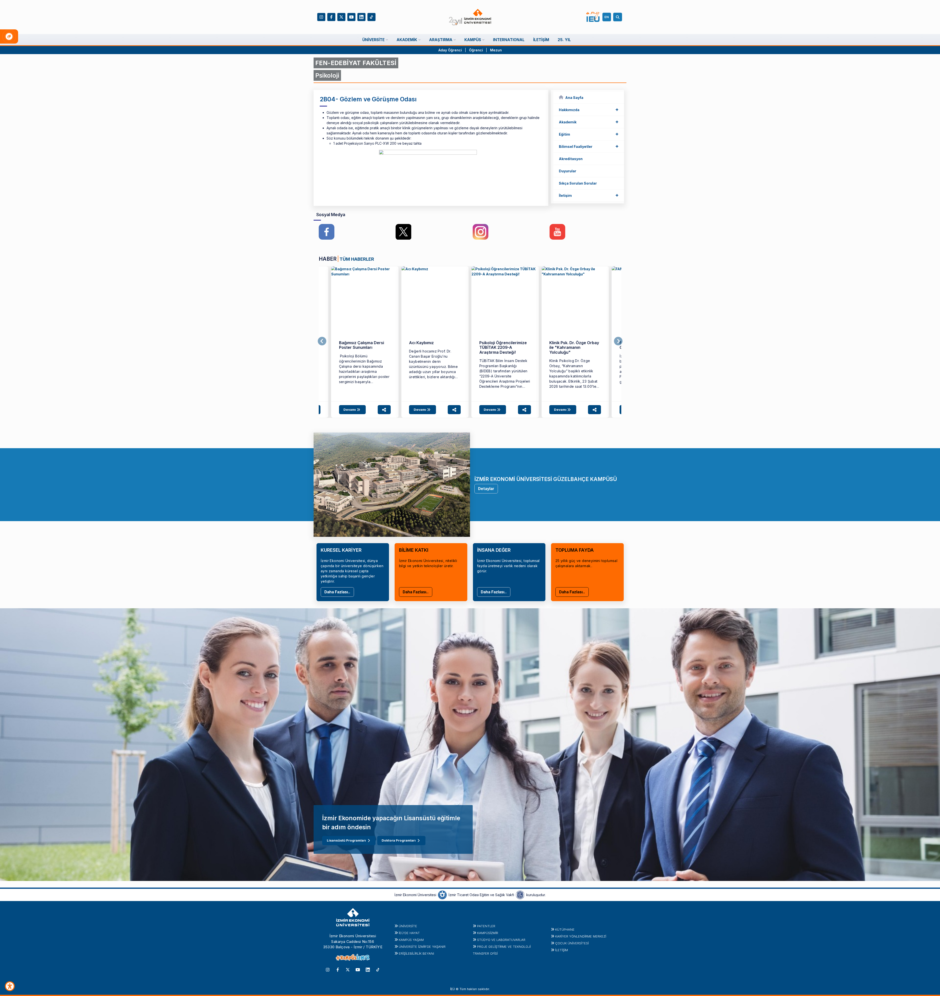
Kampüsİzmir (487, 933)
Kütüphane (565, 929)
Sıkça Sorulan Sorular (578, 183)
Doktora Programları (399, 840)
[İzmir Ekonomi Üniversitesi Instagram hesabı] (321, 16)
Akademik (589, 122)
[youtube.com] (557, 231)
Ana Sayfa (574, 97)
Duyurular (567, 171)
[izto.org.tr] (442, 895)
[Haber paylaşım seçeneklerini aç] (384, 409)
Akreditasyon (571, 159)
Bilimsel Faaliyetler (589, 146)
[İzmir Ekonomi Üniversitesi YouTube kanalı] (351, 16)
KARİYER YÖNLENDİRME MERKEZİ (580, 936)
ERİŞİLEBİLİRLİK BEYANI (416, 953)
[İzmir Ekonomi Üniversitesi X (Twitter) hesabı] (341, 16)
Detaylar (486, 488)
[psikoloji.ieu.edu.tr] (365, 300)
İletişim (589, 195)
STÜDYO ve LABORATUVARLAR (501, 940)
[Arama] (618, 17)
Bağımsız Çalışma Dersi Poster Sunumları (361, 345)
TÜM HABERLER (357, 259)
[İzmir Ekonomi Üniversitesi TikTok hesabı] (371, 16)
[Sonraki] (618, 341)
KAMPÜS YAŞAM (411, 940)
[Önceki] (322, 341)
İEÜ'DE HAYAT (409, 933)
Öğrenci (476, 50)
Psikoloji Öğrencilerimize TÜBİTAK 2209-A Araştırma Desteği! (503, 347)
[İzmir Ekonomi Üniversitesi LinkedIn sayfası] (361, 16)
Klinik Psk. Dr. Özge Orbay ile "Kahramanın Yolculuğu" (574, 347)
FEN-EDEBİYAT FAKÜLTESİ (356, 63)
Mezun (496, 50)
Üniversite (408, 926)
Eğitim (589, 134)
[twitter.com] (403, 231)
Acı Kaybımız (421, 342)
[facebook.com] (326, 231)
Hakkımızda (589, 109)
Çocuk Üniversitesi (572, 943)
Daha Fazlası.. (337, 592)
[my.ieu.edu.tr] (593, 17)
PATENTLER (486, 926)
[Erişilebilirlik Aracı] (10, 986)
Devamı (350, 409)
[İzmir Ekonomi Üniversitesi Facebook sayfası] (331, 16)
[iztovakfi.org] (520, 895)
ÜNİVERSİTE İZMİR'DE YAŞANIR (422, 947)
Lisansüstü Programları (346, 840)
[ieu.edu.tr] (470, 17)
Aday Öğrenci (450, 50)
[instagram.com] (480, 231)
